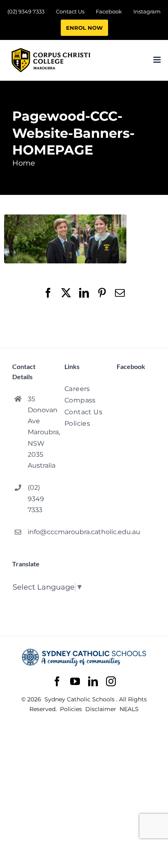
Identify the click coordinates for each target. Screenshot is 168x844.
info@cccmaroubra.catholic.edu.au (39, 532)
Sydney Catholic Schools (80, 699)
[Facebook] (57, 681)
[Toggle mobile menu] (157, 59)
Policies (72, 709)
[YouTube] (75, 681)
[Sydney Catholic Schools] (84, 657)
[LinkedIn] (93, 681)
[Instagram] (111, 681)
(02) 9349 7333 (36, 498)
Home (23, 163)
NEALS (129, 709)
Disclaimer (101, 709)
